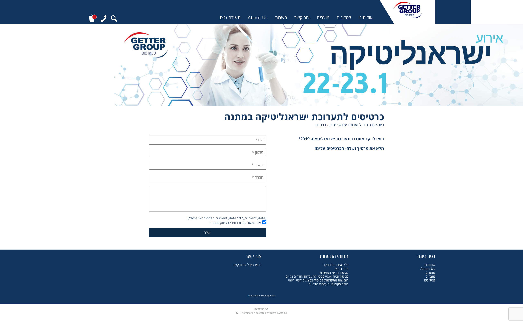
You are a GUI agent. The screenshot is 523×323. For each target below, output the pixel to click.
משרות (281, 17)
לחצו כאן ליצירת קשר (247, 264)
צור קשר (302, 17)
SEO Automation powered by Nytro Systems (261, 313)
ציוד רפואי (341, 268)
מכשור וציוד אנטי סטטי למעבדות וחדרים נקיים (317, 276)
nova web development (261, 295)
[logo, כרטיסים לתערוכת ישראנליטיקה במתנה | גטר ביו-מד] (407, 12)
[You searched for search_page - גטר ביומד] (114, 19)
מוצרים (323, 17)
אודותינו (365, 17)
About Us (257, 17)
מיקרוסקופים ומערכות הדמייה (328, 284)
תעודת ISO (230, 17)
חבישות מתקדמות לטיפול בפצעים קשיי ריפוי (318, 280)
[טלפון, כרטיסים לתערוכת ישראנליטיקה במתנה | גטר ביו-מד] (103, 19)
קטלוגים (344, 17)
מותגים (430, 272)
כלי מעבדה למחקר (336, 264)
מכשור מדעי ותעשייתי (333, 272)
